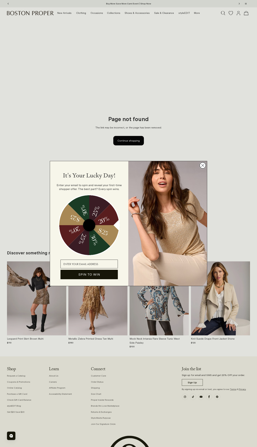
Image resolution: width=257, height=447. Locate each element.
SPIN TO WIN (89, 274)
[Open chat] (11, 436)
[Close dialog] (203, 165)
